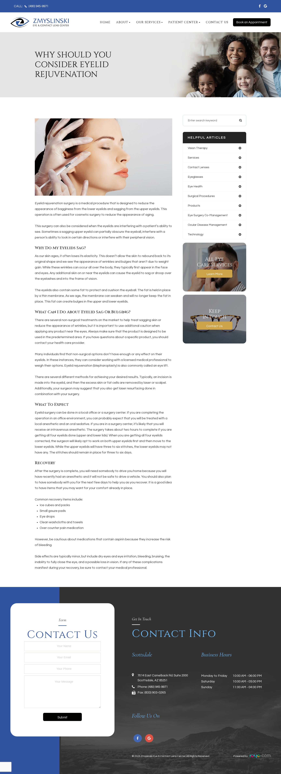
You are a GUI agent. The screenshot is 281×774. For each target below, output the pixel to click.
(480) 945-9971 (158, 686)
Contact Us (217, 22)
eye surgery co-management (208, 215)
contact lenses (198, 167)
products (194, 205)
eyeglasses (195, 176)
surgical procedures (201, 196)
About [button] (122, 22)
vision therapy (197, 148)
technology (195, 234)
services (193, 157)
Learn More (215, 274)
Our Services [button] (148, 22)
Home (105, 22)
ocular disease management (207, 224)
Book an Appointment (251, 22)
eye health (195, 186)
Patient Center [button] (183, 22)
